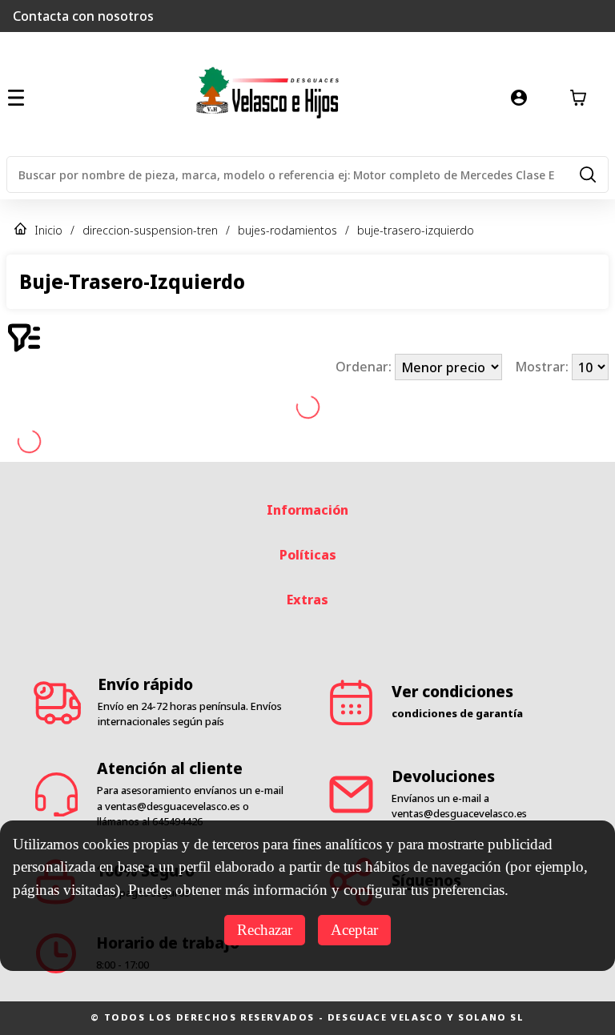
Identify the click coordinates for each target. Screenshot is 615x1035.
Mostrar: (543, 367)
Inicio (48, 230)
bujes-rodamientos (287, 230)
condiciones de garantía (457, 713)
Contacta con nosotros (83, 16)
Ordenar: (365, 367)
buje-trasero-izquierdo (415, 230)
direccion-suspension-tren (150, 230)
